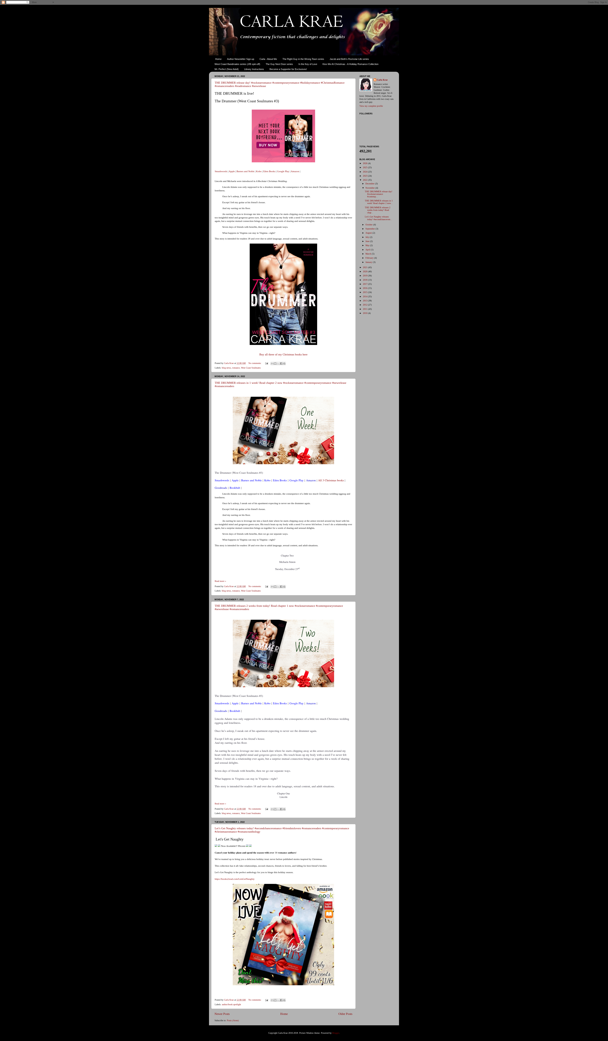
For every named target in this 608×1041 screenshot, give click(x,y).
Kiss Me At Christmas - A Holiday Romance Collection (350, 64)
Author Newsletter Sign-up (240, 59)
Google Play (283, 171)
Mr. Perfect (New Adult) (227, 69)
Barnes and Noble (245, 171)
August (368, 233)
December (370, 183)
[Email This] (272, 363)
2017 (365, 284)
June (367, 241)
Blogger (335, 1033)
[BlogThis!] (275, 363)
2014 (365, 296)
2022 (365, 180)
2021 (365, 267)
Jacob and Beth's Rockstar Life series (349, 59)
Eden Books (269, 171)
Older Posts (345, 1014)
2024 (365, 172)
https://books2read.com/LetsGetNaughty (235, 879)
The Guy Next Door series (279, 64)
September (370, 229)
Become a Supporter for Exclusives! (288, 69)
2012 (365, 305)
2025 (365, 167)
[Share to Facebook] (281, 363)
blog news (226, 368)
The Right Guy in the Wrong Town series (303, 59)
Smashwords (221, 171)
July (367, 237)
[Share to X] (278, 363)
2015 (365, 292)
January (369, 262)
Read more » (220, 581)
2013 (365, 300)
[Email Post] (266, 363)
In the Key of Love (307, 64)
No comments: (255, 363)
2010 (365, 313)
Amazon (295, 171)
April (368, 249)
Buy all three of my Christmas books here (283, 354)
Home (218, 59)
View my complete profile (371, 106)
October (369, 224)
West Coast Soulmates (251, 368)
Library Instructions (254, 69)
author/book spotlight (231, 1004)
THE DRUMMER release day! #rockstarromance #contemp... (378, 194)
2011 (365, 309)
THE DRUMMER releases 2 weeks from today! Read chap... (377, 210)
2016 (365, 288)
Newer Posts (222, 1014)
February (369, 258)
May (367, 245)
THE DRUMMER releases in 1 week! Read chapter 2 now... (379, 202)
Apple (232, 171)
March (368, 254)
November (370, 188)
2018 (365, 280)
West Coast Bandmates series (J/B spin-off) (237, 64)
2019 (365, 275)
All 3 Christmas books (331, 480)
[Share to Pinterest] (284, 363)
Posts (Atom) (233, 1020)
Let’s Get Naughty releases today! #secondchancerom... (378, 218)
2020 (365, 271)
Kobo (259, 171)
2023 (365, 176)
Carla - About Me (268, 59)
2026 (365, 163)
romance (236, 368)
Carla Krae (382, 80)
